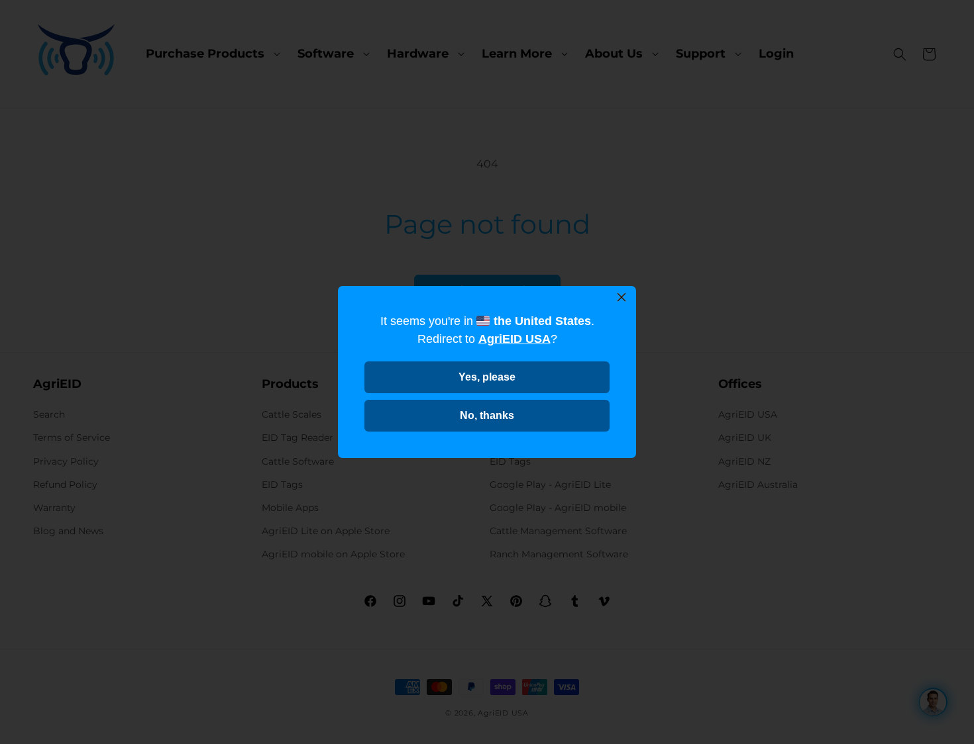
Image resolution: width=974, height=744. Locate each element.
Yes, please (487, 377)
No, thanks (487, 415)
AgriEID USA (514, 339)
